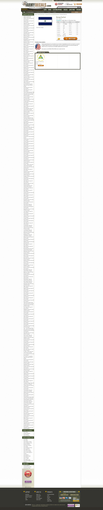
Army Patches (26, 434)
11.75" (64, 34)
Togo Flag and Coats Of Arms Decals (28, 381)
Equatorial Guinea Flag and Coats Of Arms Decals (29, 128)
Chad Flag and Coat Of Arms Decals (28, 88)
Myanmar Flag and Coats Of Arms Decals (28, 273)
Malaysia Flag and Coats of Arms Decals (29, 240)
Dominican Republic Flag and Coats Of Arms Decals (28, 118)
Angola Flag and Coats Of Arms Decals (28, 21)
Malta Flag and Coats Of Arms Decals (28, 247)
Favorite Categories (27, 430)
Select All (59, 35)
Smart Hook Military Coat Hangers (28, 461)
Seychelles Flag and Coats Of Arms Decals (29, 333)
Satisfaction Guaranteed (59, 4)
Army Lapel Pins (27, 435)
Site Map (38, 497)
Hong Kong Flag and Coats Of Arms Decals (29, 174)
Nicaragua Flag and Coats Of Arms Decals (52, 14)
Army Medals (26, 454)
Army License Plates (27, 451)
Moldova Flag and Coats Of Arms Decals (29, 261)
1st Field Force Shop (27, 466)
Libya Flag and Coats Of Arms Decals (28, 223)
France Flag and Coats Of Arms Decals (28, 142)
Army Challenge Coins (28, 442)
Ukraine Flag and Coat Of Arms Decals (28, 395)
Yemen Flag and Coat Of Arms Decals (28, 421)
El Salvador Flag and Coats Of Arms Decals (29, 125)
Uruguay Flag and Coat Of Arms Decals (28, 405)
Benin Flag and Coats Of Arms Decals (28, 52)
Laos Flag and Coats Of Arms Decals (28, 212)
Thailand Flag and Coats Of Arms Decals (29, 379)
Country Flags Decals (41, 14)
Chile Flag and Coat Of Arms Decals (28, 90)
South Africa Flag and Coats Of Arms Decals (29, 345)
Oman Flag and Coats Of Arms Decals (28, 294)
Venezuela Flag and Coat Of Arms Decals (28, 414)
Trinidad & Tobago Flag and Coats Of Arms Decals (29, 384)
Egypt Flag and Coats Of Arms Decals (28, 123)
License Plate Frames (40, 12)
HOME (24, 12)
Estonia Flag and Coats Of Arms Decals (28, 132)
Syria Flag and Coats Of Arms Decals (28, 372)
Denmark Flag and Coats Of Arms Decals (28, 111)
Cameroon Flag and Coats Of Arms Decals (29, 78)
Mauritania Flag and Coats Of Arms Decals (29, 252)
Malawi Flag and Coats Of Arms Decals (28, 238)
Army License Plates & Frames (28, 453)
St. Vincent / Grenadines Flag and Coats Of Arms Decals (28, 357)
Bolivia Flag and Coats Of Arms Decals (28, 59)
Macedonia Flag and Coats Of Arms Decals (29, 233)
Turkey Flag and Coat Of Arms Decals (28, 388)
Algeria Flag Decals (27, 17)
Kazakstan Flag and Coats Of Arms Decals (28, 200)
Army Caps (26, 432)
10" (63, 32)
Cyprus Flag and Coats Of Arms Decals (28, 107)
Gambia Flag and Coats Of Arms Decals (29, 146)
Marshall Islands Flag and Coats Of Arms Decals (28, 249)
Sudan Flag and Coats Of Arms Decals (28, 360)
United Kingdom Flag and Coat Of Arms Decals (28, 400)
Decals (65, 9)
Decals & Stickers (27, 433)
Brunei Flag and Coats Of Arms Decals (28, 66)
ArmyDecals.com (37, 4)
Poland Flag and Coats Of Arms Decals (28, 312)
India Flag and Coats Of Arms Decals (28, 181)
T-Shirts (49, 12)
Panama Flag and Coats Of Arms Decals (29, 301)
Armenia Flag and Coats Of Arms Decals (29, 26)
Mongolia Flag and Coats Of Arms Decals (28, 266)
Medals (55, 12)
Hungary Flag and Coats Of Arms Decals (29, 177)
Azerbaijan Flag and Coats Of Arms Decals (29, 33)
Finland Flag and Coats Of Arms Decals (28, 139)
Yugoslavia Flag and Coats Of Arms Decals (29, 423)
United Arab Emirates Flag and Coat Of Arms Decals (28, 398)
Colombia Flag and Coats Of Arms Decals (28, 95)
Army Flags (26, 446)
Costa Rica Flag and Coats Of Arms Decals (29, 100)
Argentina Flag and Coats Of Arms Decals (28, 24)
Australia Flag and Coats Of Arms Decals (29, 28)
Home (57, 0)
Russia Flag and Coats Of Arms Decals (28, 319)
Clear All (64, 35)
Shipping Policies (67, 0)
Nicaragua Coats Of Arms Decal (40, 62)
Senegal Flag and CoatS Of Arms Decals (29, 331)
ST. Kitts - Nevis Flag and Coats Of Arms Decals (28, 352)
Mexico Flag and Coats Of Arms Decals (28, 256)
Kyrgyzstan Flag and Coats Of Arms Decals (29, 209)
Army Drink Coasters (27, 445)
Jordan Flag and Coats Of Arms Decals (28, 198)
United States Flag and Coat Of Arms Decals (28, 402)
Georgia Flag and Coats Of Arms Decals (29, 149)
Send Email (38, 495)
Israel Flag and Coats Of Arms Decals (28, 188)
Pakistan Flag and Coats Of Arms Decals (29, 296)
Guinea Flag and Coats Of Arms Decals (28, 163)
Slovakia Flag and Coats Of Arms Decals (29, 340)
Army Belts (26, 439)
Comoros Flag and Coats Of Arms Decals (28, 97)
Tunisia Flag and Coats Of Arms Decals (28, 386)
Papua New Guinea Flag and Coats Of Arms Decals (28, 303)
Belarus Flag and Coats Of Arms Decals (29, 45)
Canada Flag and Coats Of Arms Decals (29, 80)
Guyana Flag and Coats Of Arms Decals (29, 167)
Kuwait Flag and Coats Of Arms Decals (28, 207)
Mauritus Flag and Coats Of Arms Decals (29, 254)
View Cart (38, 499)
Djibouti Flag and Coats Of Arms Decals (28, 114)
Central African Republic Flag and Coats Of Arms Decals (28, 85)
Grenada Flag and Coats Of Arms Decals (29, 158)
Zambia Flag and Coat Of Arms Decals (28, 426)
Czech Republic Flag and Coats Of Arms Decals (28, 109)
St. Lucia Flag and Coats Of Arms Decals (29, 354)
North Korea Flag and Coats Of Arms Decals (28, 205)
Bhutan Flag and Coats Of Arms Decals (28, 56)
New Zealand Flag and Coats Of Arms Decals (28, 282)
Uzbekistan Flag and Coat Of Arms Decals (28, 407)
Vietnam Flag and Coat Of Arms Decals (28, 416)
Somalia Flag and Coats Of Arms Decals (29, 343)
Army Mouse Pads (27, 456)
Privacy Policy (28, 497)
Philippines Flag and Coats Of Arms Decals (29, 310)
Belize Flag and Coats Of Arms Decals (28, 49)
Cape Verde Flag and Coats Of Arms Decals (29, 82)
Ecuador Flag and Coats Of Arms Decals (29, 121)
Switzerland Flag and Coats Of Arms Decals (29, 369)
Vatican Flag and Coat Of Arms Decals (28, 412)
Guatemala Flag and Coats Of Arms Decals (29, 160)
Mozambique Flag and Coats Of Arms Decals (28, 270)
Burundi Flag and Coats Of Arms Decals (29, 73)
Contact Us (75, 0)
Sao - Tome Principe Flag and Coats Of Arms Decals (28, 329)
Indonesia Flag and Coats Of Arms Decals (28, 184)
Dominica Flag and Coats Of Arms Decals (28, 116)
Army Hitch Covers (27, 450)
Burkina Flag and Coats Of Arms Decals (29, 70)
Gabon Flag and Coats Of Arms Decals (28, 144)
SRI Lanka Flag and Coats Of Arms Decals (28, 350)
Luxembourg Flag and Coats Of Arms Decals (28, 231)
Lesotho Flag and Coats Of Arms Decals (29, 219)
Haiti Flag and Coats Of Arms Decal (28, 170)
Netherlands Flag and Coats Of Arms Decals (28, 280)
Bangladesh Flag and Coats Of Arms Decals (29, 40)
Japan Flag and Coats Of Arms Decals (28, 195)
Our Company (39, 498)
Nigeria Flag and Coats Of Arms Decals (28, 289)
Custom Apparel (57, 9)
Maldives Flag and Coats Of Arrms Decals (29, 242)
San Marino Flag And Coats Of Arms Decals (29, 326)
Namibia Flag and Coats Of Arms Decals (29, 275)
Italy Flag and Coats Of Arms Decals (28, 191)
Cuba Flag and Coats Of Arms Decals (28, 104)
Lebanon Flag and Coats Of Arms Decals (29, 216)
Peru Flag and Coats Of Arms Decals (28, 308)
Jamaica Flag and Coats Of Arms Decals (29, 193)
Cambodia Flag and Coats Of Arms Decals (28, 75)
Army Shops (25, 464)
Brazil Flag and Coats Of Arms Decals (28, 63)
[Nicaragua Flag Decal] (45, 25)
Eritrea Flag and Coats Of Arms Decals (28, 130)
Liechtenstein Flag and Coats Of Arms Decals (28, 226)
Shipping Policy (28, 495)
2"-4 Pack (65, 23)
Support (27, 494)
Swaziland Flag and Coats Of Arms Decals (28, 365)
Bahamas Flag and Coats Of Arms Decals (28, 35)
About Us (61, 0)
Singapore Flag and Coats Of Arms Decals (28, 338)
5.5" (64, 28)
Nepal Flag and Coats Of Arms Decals (28, 277)
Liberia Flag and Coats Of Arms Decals (28, 221)
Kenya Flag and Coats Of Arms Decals (28, 202)
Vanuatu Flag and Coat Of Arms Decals (28, 409)
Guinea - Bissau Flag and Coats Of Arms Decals (28, 165)
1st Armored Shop (27, 467)
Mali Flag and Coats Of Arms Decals (28, 245)
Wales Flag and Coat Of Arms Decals (28, 419)
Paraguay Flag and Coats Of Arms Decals (28, 305)
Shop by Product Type (28, 437)
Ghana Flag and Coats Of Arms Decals (28, 153)
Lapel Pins (72, 9)
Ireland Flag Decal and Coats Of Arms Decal (28, 186)
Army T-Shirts (26, 458)
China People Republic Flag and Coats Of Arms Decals (29, 93)
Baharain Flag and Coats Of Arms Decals (29, 38)
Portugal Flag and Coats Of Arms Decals (29, 315)
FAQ (26, 498)
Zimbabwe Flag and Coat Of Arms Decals (28, 428)
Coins (50, 9)
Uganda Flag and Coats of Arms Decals (28, 393)
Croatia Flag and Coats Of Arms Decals (28, 102)
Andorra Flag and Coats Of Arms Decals (29, 19)
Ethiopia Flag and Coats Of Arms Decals (29, 135)
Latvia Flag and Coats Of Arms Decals (28, 214)
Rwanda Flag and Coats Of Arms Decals (29, 322)
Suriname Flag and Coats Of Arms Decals (28, 362)
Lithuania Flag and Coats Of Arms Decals (28, 228)
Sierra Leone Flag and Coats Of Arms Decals (28, 336)
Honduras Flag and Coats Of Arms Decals (28, 172)
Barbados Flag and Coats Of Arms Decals (28, 42)
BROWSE (76, 12)
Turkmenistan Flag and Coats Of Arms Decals (28, 391)
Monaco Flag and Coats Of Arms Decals (29, 263)
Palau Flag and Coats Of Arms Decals (28, 298)
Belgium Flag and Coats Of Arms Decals (29, 47)
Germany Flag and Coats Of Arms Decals (28, 151)
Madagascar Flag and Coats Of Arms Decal (28, 235)
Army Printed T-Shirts (28, 441)
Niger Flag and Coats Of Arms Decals (28, 287)
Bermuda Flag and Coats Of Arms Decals (28, 54)
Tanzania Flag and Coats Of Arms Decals (29, 377)
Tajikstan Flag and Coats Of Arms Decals (29, 374)
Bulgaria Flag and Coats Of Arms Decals (29, 68)
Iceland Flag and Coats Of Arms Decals (28, 179)
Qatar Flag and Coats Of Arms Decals (28, 317)
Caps (45, 9)
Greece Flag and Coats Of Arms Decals (28, 156)
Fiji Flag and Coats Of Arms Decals (29, 137)
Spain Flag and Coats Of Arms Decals (28, 347)
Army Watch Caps (27, 459)
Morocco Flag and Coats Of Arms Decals (29, 268)
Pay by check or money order (76, 499)
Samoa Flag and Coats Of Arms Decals (28, 324)
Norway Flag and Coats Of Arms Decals (29, 291)
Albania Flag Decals (27, 16)
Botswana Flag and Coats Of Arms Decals (28, 61)
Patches (79, 9)
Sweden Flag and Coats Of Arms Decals (29, 367)
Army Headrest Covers (28, 447)
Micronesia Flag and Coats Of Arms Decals (29, 259)
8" (63, 30)
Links (26, 499)
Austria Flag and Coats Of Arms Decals (28, 31)
